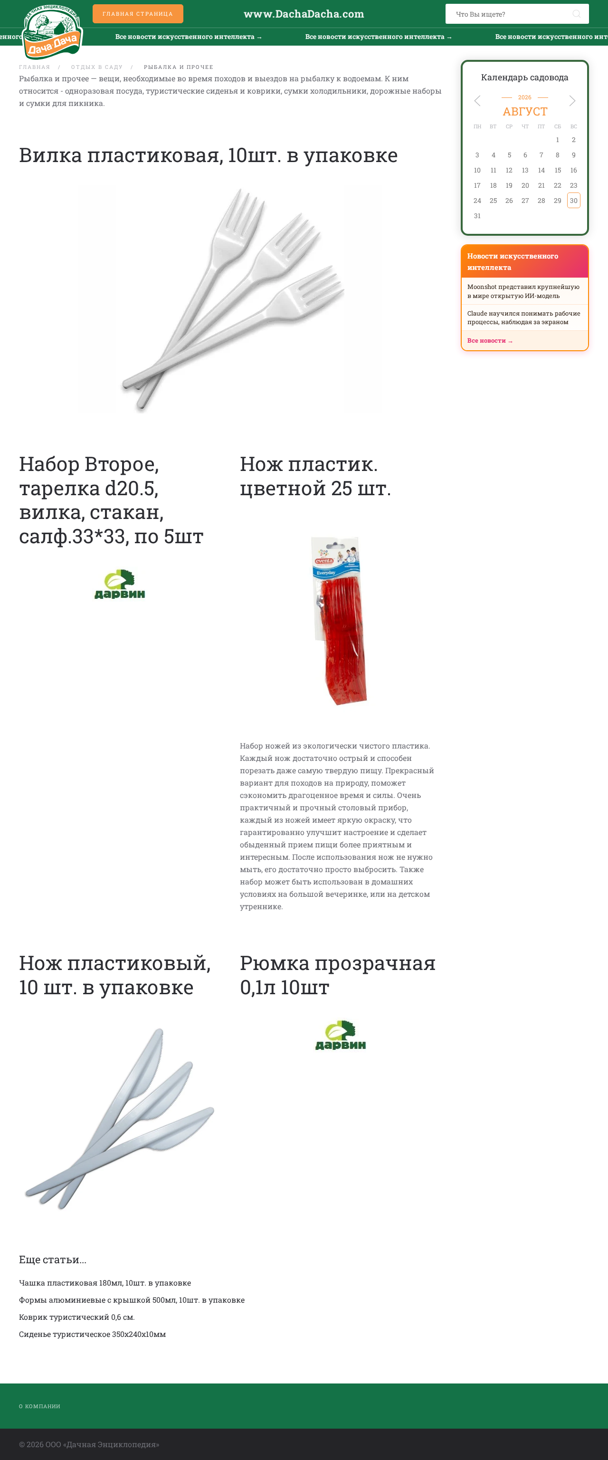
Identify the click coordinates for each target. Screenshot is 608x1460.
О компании (39, 1406)
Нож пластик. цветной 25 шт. (315, 475)
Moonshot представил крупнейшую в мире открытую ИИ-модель (523, 290)
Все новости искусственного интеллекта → (141, 36)
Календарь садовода (525, 77)
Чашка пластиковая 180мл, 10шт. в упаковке (105, 1282)
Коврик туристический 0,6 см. (77, 1317)
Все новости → (490, 340)
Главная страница (138, 13)
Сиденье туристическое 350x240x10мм (92, 1334)
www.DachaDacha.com (304, 13)
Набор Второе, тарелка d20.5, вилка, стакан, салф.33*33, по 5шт (111, 499)
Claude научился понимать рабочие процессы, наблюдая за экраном (523, 317)
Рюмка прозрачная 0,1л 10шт (338, 974)
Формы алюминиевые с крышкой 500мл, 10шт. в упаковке (132, 1300)
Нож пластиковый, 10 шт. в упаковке (114, 974)
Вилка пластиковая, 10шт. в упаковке (208, 154)
